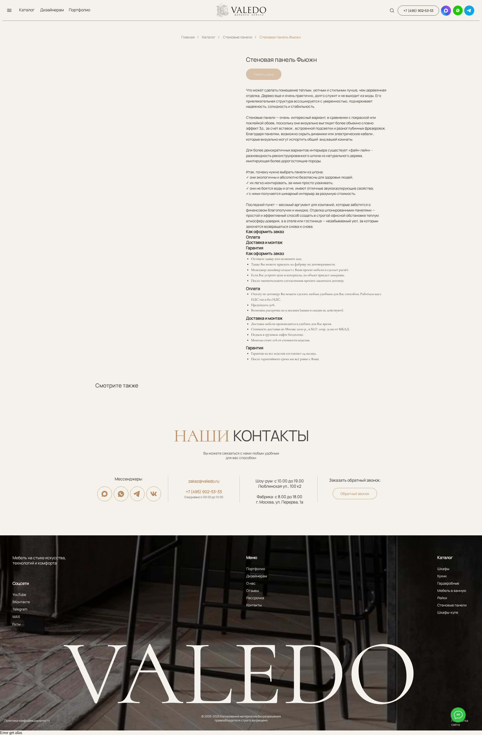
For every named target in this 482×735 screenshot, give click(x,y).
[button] (9, 10)
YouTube (19, 594)
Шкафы (443, 568)
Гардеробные (448, 583)
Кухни (442, 576)
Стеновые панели (237, 37)
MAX (16, 616)
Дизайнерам (52, 10)
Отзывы (252, 590)
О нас (251, 583)
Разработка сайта (459, 722)
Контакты (254, 605)
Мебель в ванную (451, 590)
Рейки (442, 597)
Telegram (20, 609)
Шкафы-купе (447, 612)
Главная (188, 37)
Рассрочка (255, 597)
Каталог (26, 10)
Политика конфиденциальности (27, 720)
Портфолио (79, 10)
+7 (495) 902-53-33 (204, 491)
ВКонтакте (21, 601)
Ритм (16, 624)
